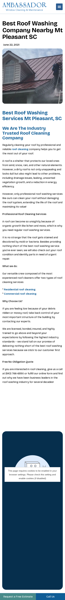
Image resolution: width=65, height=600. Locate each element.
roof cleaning (20, 149)
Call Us (50, 596)
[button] (59, 6)
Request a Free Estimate (18, 596)
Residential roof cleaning (19, 289)
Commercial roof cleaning (20, 293)
